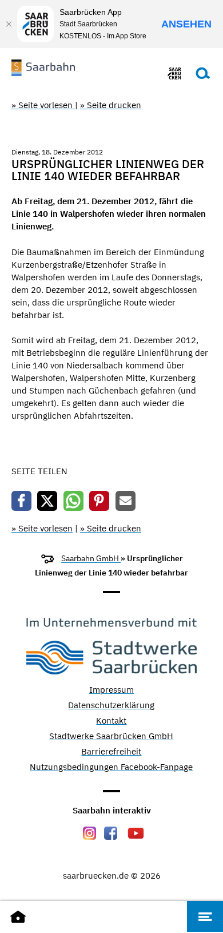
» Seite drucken (110, 105)
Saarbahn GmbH (91, 558)
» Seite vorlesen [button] (43, 105)
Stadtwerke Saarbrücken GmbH (111, 736)
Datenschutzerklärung (111, 705)
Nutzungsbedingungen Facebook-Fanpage (111, 767)
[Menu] (205, 916)
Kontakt (111, 721)
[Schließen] (8, 24)
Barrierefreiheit (111, 752)
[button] (21, 501)
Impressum (111, 690)
